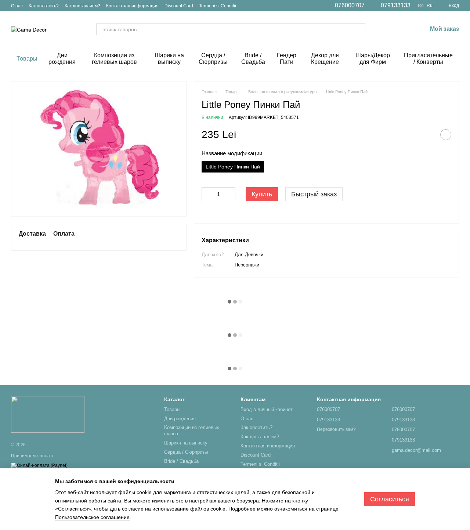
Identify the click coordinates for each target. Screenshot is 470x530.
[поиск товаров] (359, 29)
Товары (27, 58)
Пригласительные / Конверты (428, 58)
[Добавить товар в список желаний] (445, 134)
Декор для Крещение (325, 58)
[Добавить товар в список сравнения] (427, 134)
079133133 (396, 5)
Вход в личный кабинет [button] (267, 409)
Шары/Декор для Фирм (372, 58)
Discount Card (178, 5)
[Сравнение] (383, 29)
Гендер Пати (286, 58)
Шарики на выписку (169, 58)
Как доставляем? (82, 5)
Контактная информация (132, 5)
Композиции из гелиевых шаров (114, 58)
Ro (421, 5)
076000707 (350, 5)
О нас (17, 5)
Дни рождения (62, 58)
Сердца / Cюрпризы (213, 58)
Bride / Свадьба (253, 58)
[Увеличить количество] (230, 194)
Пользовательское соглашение (92, 517)
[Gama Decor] (47, 414)
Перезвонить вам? (336, 429)
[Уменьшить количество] (207, 194)
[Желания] (402, 29)
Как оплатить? (44, 5)
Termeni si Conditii (217, 5)
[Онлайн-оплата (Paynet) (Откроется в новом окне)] (39, 465)
